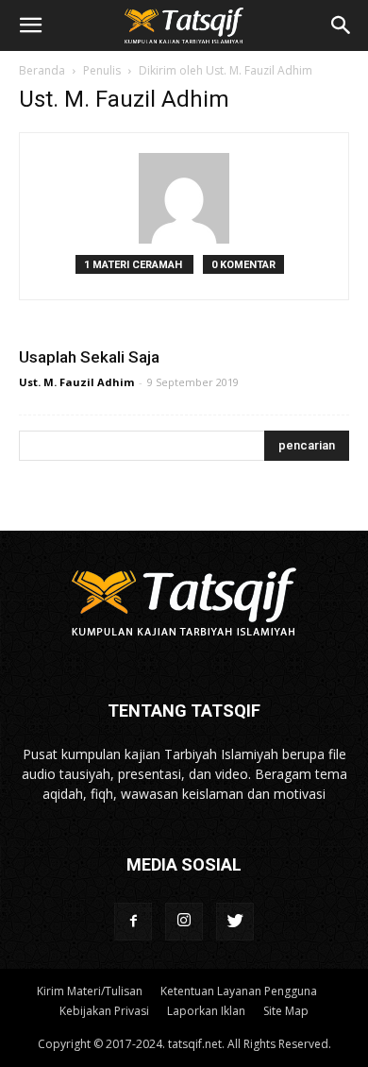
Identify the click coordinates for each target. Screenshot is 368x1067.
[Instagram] (184, 921)
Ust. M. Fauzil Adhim (76, 382)
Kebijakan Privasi (104, 1011)
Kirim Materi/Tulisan (89, 991)
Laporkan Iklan (206, 1011)
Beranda (42, 70)
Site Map (286, 1011)
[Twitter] (235, 921)
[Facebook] (133, 921)
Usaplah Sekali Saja (89, 356)
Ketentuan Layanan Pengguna (238, 991)
